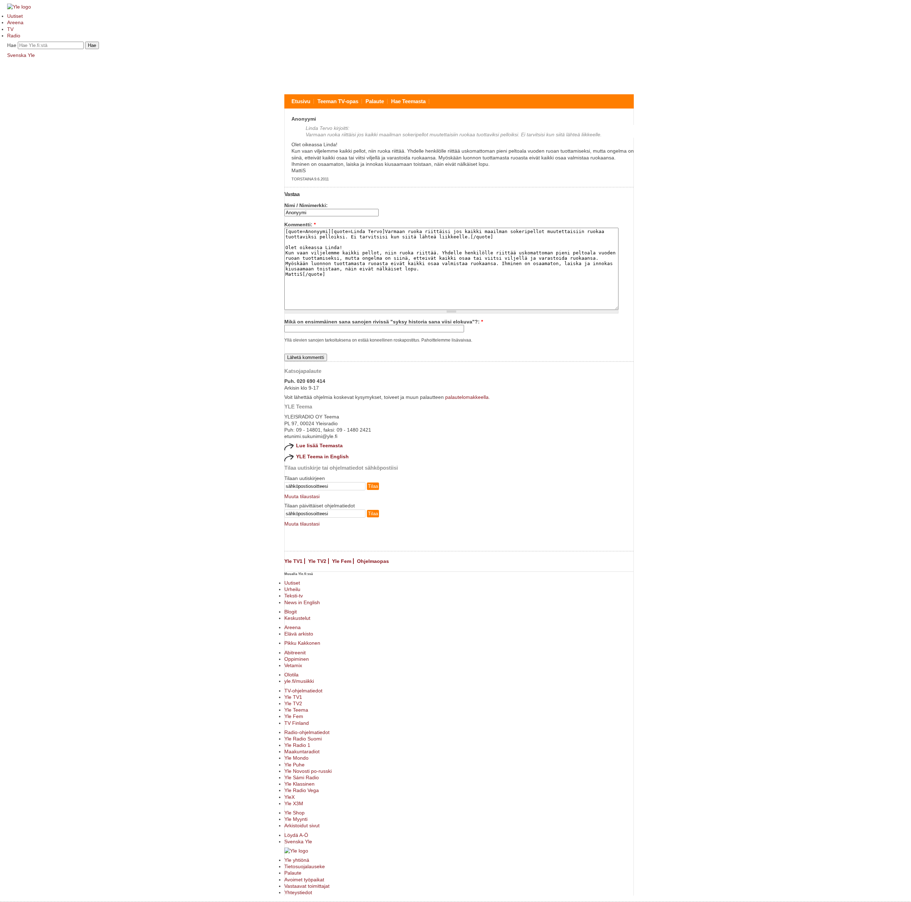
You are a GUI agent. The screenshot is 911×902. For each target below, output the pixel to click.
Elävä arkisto (298, 634)
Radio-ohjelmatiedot (307, 732)
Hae (11, 45)
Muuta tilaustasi (302, 496)
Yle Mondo (296, 758)
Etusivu (300, 101)
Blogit (290, 611)
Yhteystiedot (298, 892)
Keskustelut (297, 618)
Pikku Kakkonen (302, 643)
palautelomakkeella (467, 397)
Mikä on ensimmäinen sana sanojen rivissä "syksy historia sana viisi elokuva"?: (383, 322)
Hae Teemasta (408, 101)
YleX (289, 797)
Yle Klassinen (299, 784)
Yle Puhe (294, 765)
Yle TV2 (317, 561)
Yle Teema (296, 710)
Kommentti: (300, 224)
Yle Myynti (295, 819)
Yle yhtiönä (296, 860)
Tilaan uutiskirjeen (304, 478)
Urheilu (292, 589)
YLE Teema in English (322, 456)
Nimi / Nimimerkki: (306, 205)
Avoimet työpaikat (304, 879)
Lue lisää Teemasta (319, 445)
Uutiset (15, 16)
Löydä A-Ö (296, 835)
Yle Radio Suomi (303, 739)
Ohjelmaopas (373, 561)
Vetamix (293, 665)
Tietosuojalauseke (304, 866)
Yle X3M (293, 803)
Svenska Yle (21, 55)
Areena (15, 22)
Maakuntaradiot (302, 751)
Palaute (374, 101)
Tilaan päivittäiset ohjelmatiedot (319, 505)
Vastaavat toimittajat (307, 886)
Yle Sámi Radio (301, 777)
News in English (302, 602)
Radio (13, 35)
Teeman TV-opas (337, 101)
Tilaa (373, 486)
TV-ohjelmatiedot (303, 690)
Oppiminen (296, 659)
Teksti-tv (293, 595)
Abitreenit (295, 652)
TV (10, 29)
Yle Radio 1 (297, 745)
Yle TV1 (293, 561)
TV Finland (296, 723)
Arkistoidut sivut (302, 825)
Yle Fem (341, 561)
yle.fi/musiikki (299, 681)
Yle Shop (294, 813)
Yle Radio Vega (301, 790)
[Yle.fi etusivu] (19, 7)
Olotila (291, 674)
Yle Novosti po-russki (308, 771)
